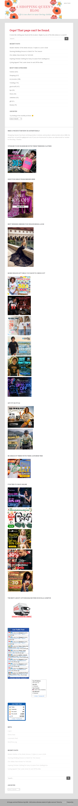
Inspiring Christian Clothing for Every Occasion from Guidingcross (30, 59)
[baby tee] (22, 161)
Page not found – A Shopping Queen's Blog (16, 648)
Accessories (13, 79)
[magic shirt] (20, 497)
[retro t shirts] (20, 581)
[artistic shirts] (19, 387)
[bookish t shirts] (19, 539)
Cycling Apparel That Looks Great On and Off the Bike (26, 62)
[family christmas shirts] (20, 518)
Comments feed (13, 738)
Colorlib (64, 802)
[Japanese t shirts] (19, 468)
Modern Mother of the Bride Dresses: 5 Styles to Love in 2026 (29, 48)
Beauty (12, 105)
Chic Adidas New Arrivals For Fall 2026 (21, 55)
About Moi (67, 3)
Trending (12, 83)
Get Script (12, 677)
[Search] (66, 38)
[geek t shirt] (19, 366)
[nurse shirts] (19, 325)
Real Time (18, 677)
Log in (10, 731)
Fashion (12, 72)
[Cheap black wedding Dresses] (21, 247)
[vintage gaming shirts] (19, 305)
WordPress (70, 804)
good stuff (13, 86)
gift (11, 101)
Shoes (11, 94)
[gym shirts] (21, 417)
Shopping (12, 75)
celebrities (13, 97)
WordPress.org (12, 742)
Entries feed (11, 735)
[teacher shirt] (19, 285)
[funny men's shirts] (20, 559)
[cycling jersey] (20, 439)
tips (11, 90)
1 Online (36, 696)
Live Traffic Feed (18, 629)
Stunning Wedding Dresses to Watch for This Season (26, 51)
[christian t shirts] (19, 346)
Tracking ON (23, 677)
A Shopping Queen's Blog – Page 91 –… (18, 634)
